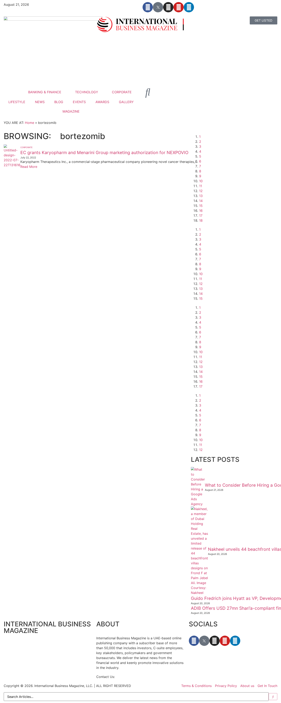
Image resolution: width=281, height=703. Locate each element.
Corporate (26, 147)
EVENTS (79, 102)
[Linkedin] (189, 7)
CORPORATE (122, 92)
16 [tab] (201, 211)
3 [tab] (200, 146)
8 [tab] (200, 171)
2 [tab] (200, 141)
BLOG (58, 102)
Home (29, 123)
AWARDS (102, 102)
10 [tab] (201, 181)
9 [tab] (200, 176)
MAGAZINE (71, 111)
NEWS (40, 102)
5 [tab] (200, 156)
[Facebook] (148, 7)
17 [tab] (200, 215)
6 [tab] (200, 161)
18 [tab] (201, 220)
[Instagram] (168, 7)
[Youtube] (178, 7)
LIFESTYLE (16, 102)
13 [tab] (201, 196)
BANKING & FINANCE (44, 92)
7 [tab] (200, 166)
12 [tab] (201, 191)
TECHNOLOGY (86, 92)
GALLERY (126, 102)
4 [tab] (200, 151)
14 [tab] (201, 201)
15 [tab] (201, 206)
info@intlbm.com (129, 677)
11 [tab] (200, 186)
